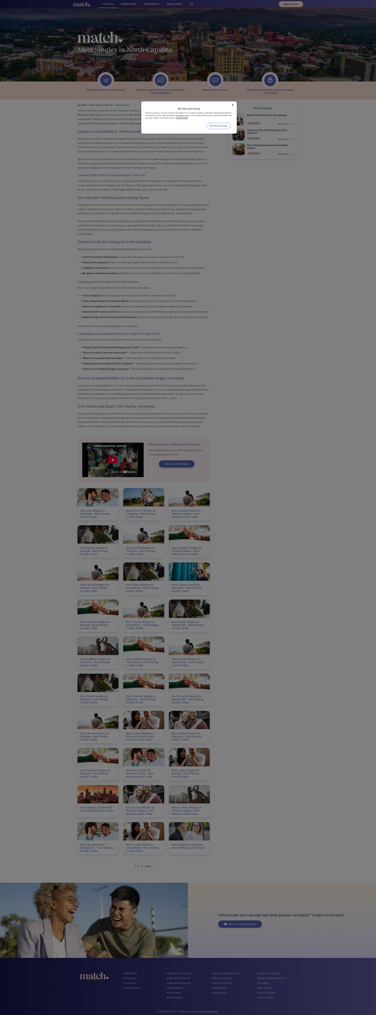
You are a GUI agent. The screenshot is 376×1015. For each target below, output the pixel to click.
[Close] (232, 105)
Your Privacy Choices (219, 126)
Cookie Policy (182, 118)
